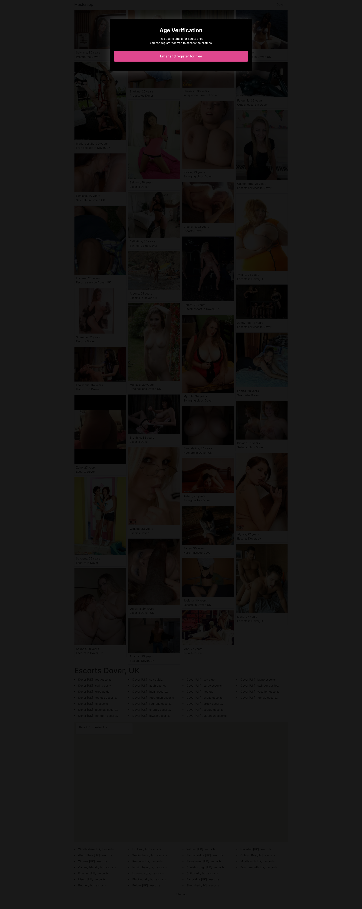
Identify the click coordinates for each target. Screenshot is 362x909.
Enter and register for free (181, 56)
